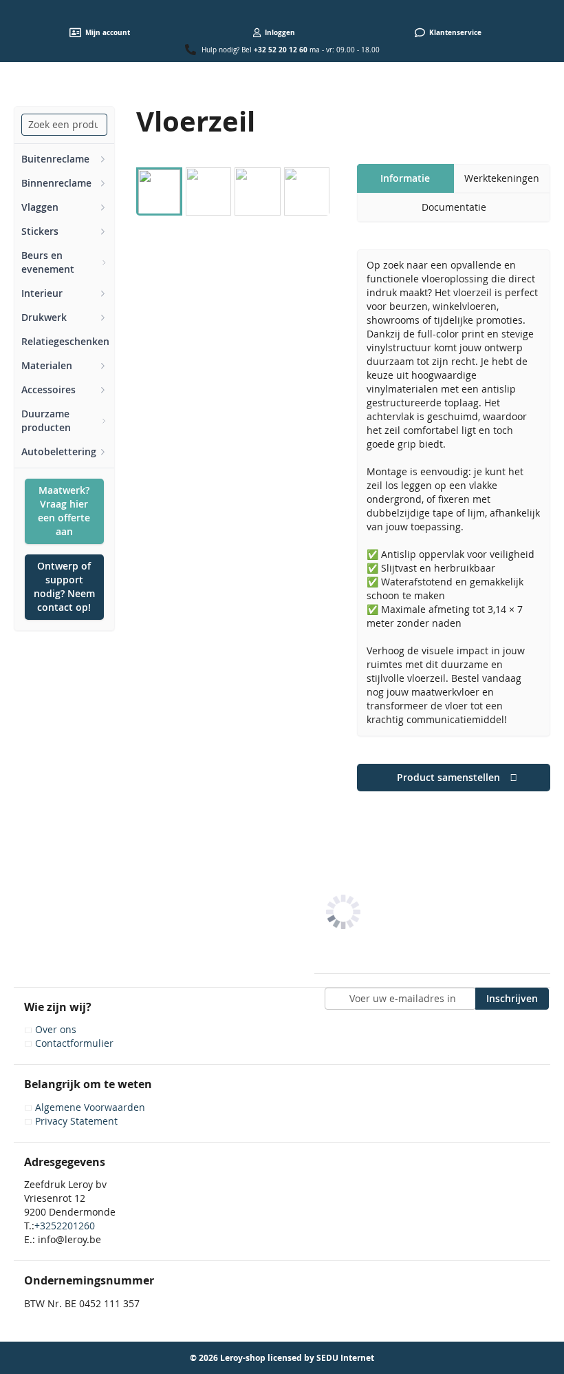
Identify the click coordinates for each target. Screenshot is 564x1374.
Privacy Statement (76, 1120)
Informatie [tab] (405, 178)
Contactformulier (74, 1043)
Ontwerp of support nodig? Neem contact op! (64, 586)
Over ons (55, 1029)
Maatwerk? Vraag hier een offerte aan (64, 510)
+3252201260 (64, 1225)
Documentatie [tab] (454, 207)
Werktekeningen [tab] (501, 178)
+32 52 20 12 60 (280, 49)
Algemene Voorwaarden (90, 1107)
